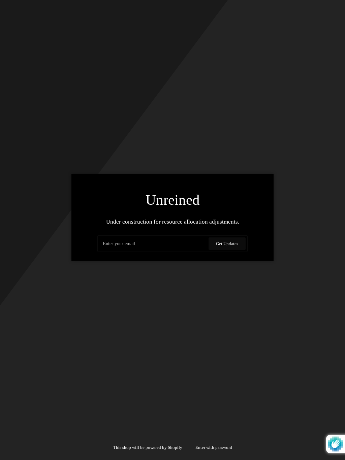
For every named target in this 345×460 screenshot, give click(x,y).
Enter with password (213, 447)
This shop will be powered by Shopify (148, 447)
